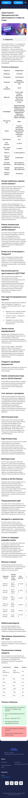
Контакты (4, 762)
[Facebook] (12, 783)
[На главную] (14, 749)
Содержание (9, 39)
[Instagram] (21, 783)
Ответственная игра (6, 766)
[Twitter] (16, 783)
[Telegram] (7, 783)
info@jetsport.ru (6, 777)
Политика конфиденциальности (20, 763)
